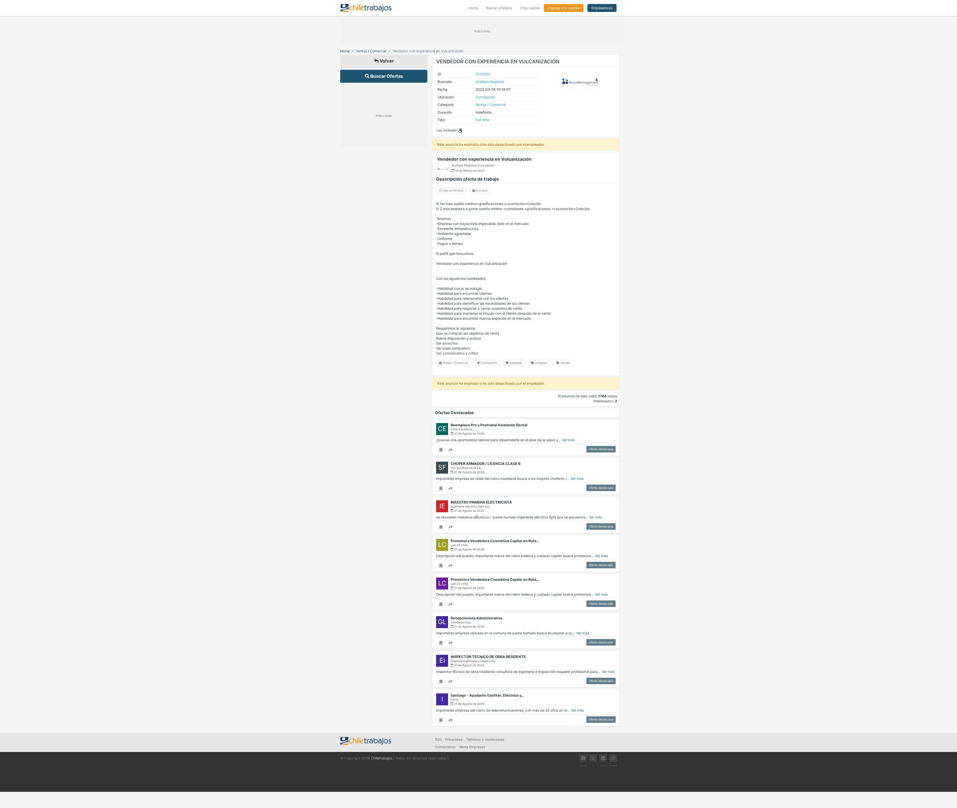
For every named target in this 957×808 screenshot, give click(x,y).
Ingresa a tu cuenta (563, 8)
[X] (593, 758)
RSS (438, 739)
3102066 (483, 74)
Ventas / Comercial (371, 51)
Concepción (485, 97)
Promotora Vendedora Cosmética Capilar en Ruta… (495, 541)
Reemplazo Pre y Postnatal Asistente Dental (489, 425)
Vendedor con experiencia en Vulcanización (484, 159)
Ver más (568, 440)
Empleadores (602, 8)
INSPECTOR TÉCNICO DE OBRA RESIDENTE (488, 657)
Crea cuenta (530, 8)
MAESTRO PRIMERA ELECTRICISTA (481, 502)
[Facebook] (583, 758)
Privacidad (454, 739)
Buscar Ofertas (386, 76)
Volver (386, 61)
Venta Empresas (472, 747)
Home (475, 7)
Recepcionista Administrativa (476, 618)
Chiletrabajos (381, 758)
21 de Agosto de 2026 (468, 433)
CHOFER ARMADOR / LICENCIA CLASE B (486, 463)
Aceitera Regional (490, 81)
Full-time (482, 120)
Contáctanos (445, 747)
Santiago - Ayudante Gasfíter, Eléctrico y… (487, 695)
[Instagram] (613, 758)
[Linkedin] (603, 758)
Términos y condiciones (485, 739)
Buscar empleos (499, 8)
